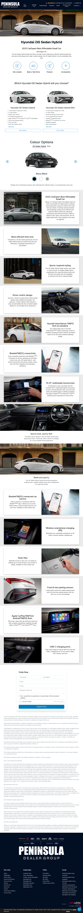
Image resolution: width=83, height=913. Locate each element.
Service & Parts (8, 881)
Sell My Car (34, 5)
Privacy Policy (7, 892)
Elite (48, 146)
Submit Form (41, 707)
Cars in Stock (7, 877)
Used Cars (6, 887)
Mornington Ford (27, 885)
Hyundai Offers (47, 875)
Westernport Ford (27, 887)
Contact (76, 5)
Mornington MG (27, 881)
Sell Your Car (7, 885)
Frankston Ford (27, 873)
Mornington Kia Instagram (69, 894)
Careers (6, 889)
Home (5, 873)
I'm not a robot (26, 701)
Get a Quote (22, 130)
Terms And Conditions (9, 890)
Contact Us (78, 3)
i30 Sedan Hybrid (39, 146)
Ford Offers (46, 873)
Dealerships (43, 5)
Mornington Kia (27, 879)
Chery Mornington (28, 875)
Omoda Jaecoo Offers (48, 883)
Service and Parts (67, 5)
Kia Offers (45, 877)
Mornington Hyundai (28, 883)
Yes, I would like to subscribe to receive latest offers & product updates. (39, 697)
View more (11, 126)
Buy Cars (25, 5)
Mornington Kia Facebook (69, 892)
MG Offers (45, 879)
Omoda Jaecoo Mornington (30, 877)
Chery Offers (46, 881)
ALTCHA (61, 701)
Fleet (58, 5)
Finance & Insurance (9, 879)
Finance (51, 5)
